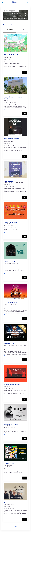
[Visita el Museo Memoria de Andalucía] (15, 93)
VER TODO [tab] (10, 30)
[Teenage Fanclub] (15, 258)
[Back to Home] (15, 2)
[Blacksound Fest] (15, 340)
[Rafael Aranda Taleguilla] (15, 135)
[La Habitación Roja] (15, 459)
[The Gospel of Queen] (15, 299)
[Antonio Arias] (15, 177)
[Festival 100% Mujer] (15, 217)
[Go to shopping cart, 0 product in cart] (27, 2)
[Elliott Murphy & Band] (15, 419)
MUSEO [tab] (22, 30)
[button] (2, 2)
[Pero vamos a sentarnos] (15, 380)
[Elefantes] (15, 499)
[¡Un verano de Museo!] (15, 51)
